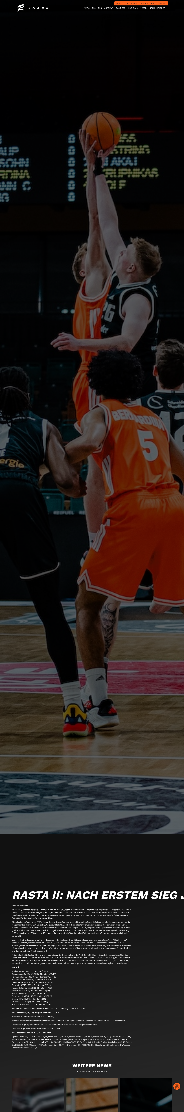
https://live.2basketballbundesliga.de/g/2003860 (41, 1029)
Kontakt (162, 3)
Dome (153, 3)
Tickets (133, 3)
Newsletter (122, 3)
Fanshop (144, 3)
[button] (94, 8)
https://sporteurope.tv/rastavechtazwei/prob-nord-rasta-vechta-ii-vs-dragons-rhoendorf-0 (59, 1025)
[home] (21, 8)
